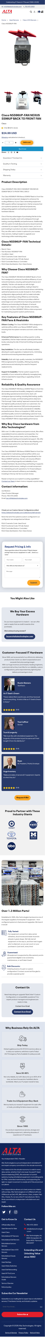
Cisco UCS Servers (29, 20)
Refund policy (6, 1287)
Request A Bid (22, 798)
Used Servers (14, 20)
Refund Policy (35, 1333)
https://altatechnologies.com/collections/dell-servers (21, 513)
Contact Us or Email (22, 1012)
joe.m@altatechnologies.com (17, 498)
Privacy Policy (23, 1333)
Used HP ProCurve (8, 1273)
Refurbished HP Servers (10, 1236)
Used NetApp (6, 1262)
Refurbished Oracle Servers (8, 1257)
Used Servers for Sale (9, 1229)
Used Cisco (6, 1232)
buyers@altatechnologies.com (19, 636)
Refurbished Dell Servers (10, 1240)
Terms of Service (7, 1283)
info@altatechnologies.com (34, 1230)
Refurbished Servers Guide (9, 1278)
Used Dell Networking (9, 1270)
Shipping (5, 137)
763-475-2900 (32, 1225)
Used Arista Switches (9, 1266)
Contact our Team (8, 481)
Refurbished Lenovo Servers (9, 1245)
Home (4, 20)
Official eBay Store (8, 1225)
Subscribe (21, 1314)
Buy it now (22, 149)
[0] (38, 12)
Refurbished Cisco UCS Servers (10, 1251)
